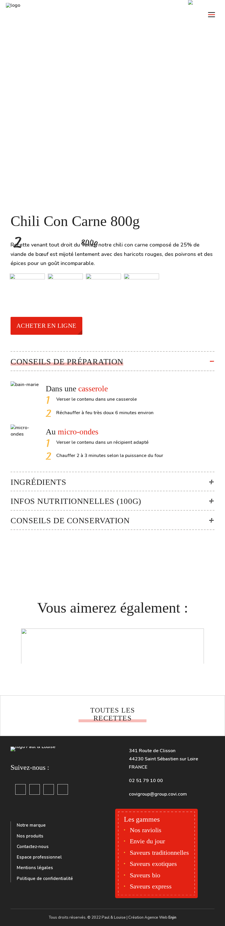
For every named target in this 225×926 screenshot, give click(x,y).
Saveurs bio (145, 875)
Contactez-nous (33, 846)
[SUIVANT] (208, 717)
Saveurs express (151, 886)
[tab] (112, 361)
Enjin (172, 917)
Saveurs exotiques (153, 863)
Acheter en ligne (46, 325)
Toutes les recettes (113, 714)
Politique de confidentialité (45, 878)
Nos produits (30, 836)
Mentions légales (35, 868)
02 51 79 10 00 (146, 780)
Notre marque (31, 825)
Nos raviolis (145, 830)
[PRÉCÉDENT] (16, 717)
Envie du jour (147, 841)
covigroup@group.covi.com (158, 794)
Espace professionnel (39, 857)
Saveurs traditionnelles (159, 852)
